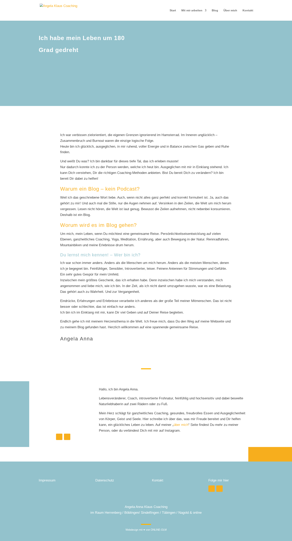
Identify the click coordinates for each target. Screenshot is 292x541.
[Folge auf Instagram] (59, 437)
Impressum (47, 480)
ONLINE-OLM (159, 529)
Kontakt (248, 10)
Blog (215, 10)
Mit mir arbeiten (191, 10)
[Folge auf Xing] (67, 437)
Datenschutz (104, 480)
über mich (181, 425)
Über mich (230, 10)
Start (173, 10)
